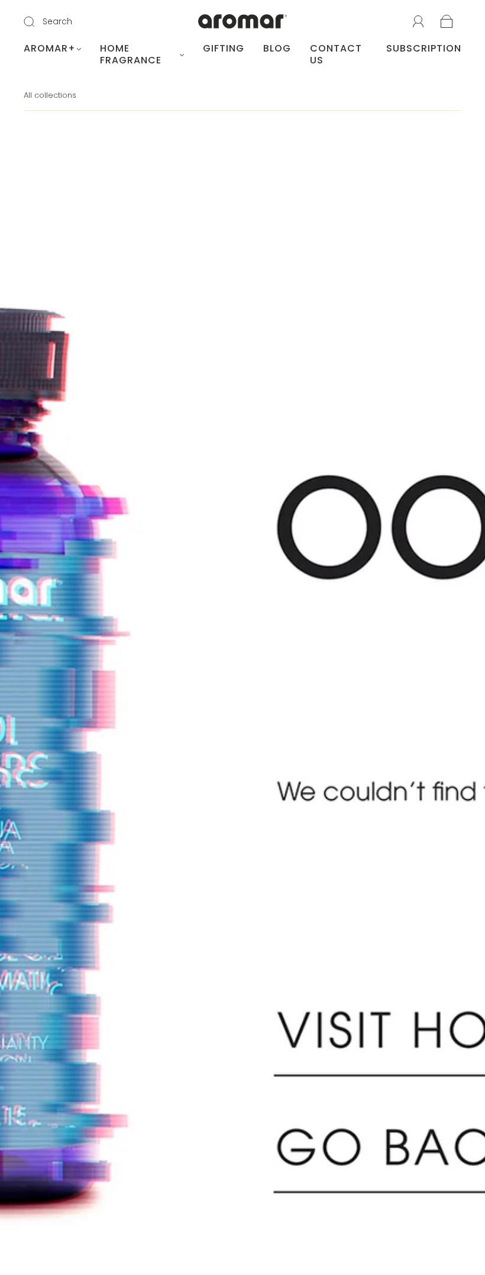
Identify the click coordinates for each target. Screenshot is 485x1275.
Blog (277, 49)
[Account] (418, 22)
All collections (50, 95)
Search (57, 21)
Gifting (223, 49)
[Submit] (37, 22)
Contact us (336, 54)
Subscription (423, 49)
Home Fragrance (130, 54)
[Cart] (446, 22)
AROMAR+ (50, 49)
